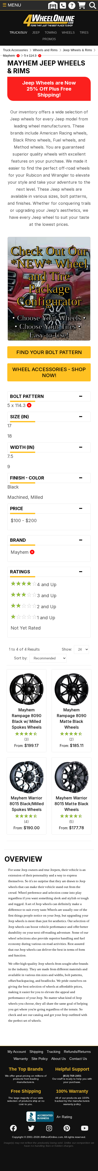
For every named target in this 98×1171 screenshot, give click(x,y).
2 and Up (46, 606)
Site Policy (39, 1059)
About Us (58, 1059)
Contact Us (78, 1059)
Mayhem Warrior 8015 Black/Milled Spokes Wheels (27, 803)
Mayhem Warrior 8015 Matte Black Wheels (71, 803)
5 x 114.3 (17, 405)
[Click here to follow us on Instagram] (49, 1128)
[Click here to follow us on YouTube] (85, 1128)
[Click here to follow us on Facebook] (13, 1128)
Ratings (46, 572)
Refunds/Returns (77, 1052)
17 (9, 425)
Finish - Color (46, 478)
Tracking (53, 1052)
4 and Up (47, 584)
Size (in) (46, 417)
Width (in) (46, 447)
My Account (17, 1052)
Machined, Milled (25, 497)
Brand (46, 540)
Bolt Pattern (46, 396)
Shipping (36, 1052)
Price (46, 509)
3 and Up (47, 595)
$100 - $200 (24, 520)
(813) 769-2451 (72, 1075)
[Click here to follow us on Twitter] (31, 1128)
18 (9, 436)
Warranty (21, 1059)
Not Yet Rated (26, 628)
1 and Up (46, 617)
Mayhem (20, 552)
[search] (92, 5)
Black (13, 487)
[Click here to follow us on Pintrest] (67, 1128)
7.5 (10, 456)
